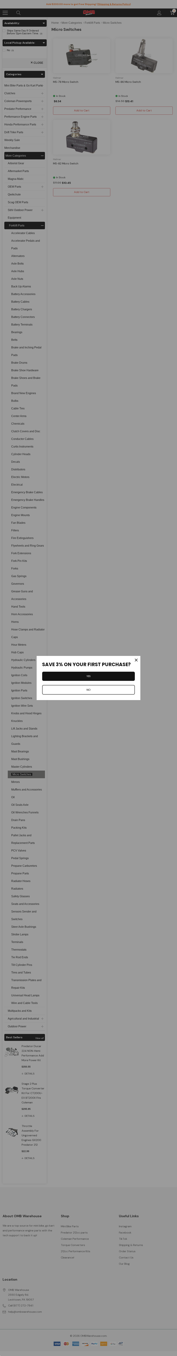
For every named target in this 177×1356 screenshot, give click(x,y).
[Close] (136, 660)
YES (88, 676)
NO (88, 690)
